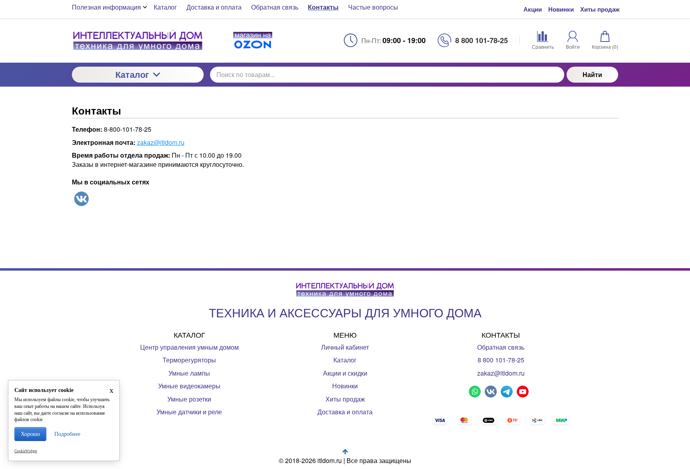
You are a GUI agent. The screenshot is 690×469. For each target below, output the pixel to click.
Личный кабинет (345, 347)
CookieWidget (25, 451)
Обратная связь (500, 347)
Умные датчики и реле (189, 411)
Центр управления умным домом (189, 347)
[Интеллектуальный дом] (138, 40)
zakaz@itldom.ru (160, 142)
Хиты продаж (600, 9)
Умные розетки (189, 399)
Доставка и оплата (345, 411)
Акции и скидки (345, 373)
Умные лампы (189, 373)
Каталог (132, 74)
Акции (532, 9)
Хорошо (30, 434)
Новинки (561, 9)
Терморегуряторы (189, 359)
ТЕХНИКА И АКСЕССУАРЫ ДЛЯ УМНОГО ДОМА (345, 312)
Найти (592, 74)
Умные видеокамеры (189, 385)
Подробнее (67, 434)
